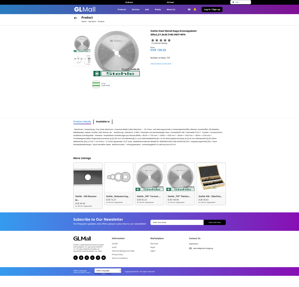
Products (122, 9)
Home (83, 21)
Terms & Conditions (120, 258)
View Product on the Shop (160, 63)
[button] (235, 2)
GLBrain (129, 2)
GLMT (114, 247)
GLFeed (170, 2)
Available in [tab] (103, 121)
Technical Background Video (123, 251)
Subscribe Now (215, 222)
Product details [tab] (82, 121)
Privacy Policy (117, 254)
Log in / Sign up (212, 9)
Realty (158, 9)
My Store (92, 21)
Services (135, 9)
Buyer (152, 247)
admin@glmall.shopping (203, 248)
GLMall (115, 243)
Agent (152, 251)
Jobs (147, 9)
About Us (171, 9)
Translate (108, 274)
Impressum (193, 244)
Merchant (154, 243)
